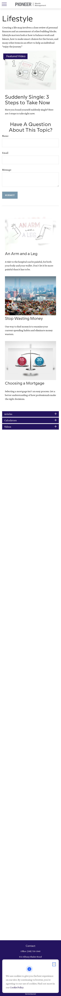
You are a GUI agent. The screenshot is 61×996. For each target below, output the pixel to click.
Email (5, 152)
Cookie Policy (16, 987)
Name (5, 135)
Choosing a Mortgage (24, 383)
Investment (30, 994)
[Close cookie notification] (54, 964)
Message (6, 169)
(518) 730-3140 (33, 951)
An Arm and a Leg (21, 254)
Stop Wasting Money (24, 318)
